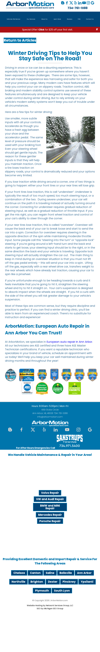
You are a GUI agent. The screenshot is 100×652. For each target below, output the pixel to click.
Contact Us (90, 19)
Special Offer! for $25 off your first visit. (47, 29)
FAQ (79, 19)
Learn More (57, 19)
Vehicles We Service (13, 19)
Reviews (69, 19)
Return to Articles (20, 40)
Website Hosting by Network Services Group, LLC (50, 605)
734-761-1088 (78, 8)
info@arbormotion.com (50, 416)
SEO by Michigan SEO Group (50, 608)
